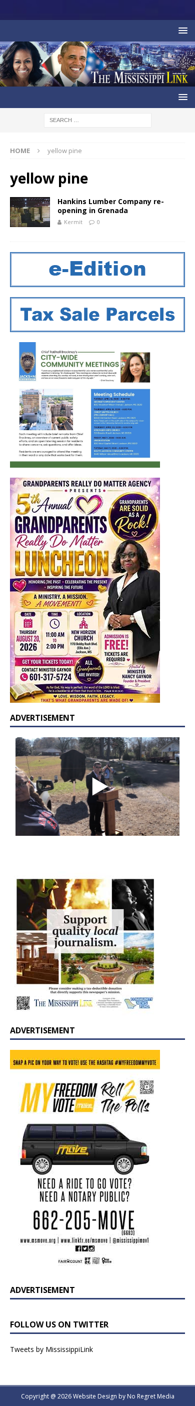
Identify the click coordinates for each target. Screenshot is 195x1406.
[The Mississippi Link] (97, 81)
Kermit (73, 222)
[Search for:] (98, 119)
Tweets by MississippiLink (51, 1349)
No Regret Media (150, 1396)
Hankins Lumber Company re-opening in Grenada (111, 206)
